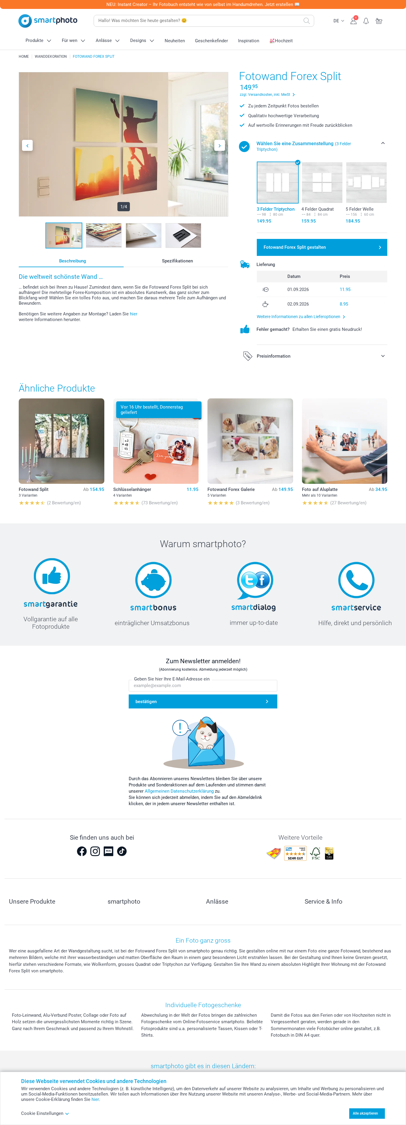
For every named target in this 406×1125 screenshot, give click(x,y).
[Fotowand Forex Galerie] (250, 441)
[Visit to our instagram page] (95, 851)
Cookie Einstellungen (42, 1113)
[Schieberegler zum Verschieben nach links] (27, 145)
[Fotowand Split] (61, 441)
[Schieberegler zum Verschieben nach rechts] (219, 145)
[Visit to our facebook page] (81, 851)
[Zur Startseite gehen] (47, 21)
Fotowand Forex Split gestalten (295, 247)
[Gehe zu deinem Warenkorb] (379, 20)
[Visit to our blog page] (108, 851)
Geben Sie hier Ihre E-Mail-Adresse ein (172, 679)
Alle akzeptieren (365, 1113)
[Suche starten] (306, 20)
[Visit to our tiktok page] (122, 851)
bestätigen (146, 701)
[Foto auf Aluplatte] (345, 441)
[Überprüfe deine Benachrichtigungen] (366, 20)
